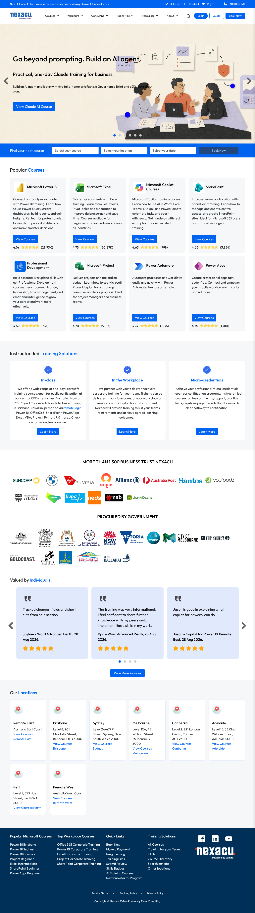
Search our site (158, 864)
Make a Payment (118, 849)
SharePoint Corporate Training (79, 864)
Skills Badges (115, 868)
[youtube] (228, 839)
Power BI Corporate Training (77, 849)
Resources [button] (148, 16)
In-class (48, 379)
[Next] (250, 82)
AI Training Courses (119, 873)
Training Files (115, 859)
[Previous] (4, 82)
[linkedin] (215, 839)
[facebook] (201, 839)
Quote (217, 16)
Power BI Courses (22, 854)
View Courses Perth (27, 808)
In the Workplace (127, 379)
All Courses (156, 844)
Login (200, 16)
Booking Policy (128, 893)
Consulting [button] (97, 16)
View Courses (25, 239)
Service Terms (100, 893)
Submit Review (116, 864)
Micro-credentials (207, 379)
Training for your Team (164, 849)
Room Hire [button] (123, 16)
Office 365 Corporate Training (78, 844)
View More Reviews (127, 673)
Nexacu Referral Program (124, 878)
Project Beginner (22, 859)
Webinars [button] (73, 16)
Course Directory (160, 859)
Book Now (235, 16)
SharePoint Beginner (25, 868)
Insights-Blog (115, 854)
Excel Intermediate (23, 864)
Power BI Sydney (22, 849)
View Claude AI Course (34, 106)
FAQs (151, 854)
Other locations (159, 868)
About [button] (170, 16)
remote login (72, 408)
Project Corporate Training (76, 859)
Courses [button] (50, 16)
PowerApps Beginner (25, 873)
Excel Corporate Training (74, 854)
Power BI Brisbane (23, 844)
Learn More (48, 431)
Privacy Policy (155, 893)
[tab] (114, 135)
